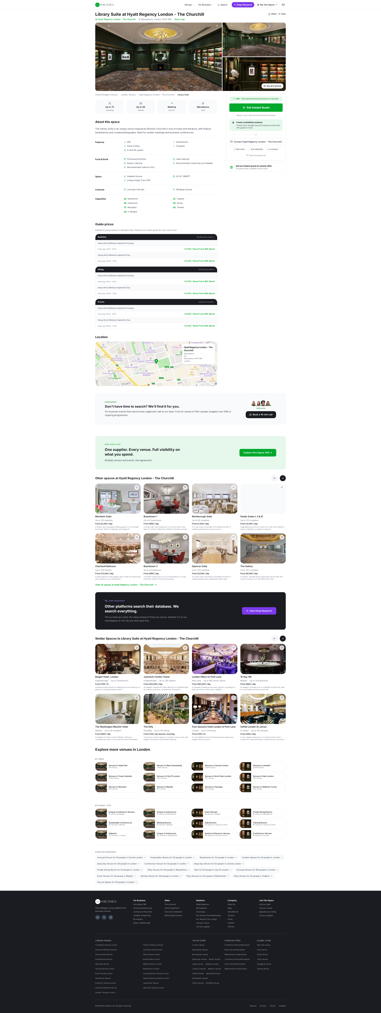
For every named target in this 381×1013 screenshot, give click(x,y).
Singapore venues (264, 964)
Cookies (282, 1006)
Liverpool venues (199, 969)
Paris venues (262, 950)
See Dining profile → (207, 269)
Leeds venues (197, 964)
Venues (188, 4)
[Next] (283, 478)
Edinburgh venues (199, 959)
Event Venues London (104, 973)
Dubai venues (262, 954)
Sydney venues (263, 969)
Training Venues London (104, 969)
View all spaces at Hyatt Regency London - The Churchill (124, 584)
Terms (272, 1006)
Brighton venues (214, 969)
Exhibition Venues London (105, 983)
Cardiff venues (198, 973)
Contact (231, 923)
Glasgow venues (211, 964)
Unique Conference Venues (106, 950)
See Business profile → (206, 237)
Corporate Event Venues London (156, 973)
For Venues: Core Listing (206, 919)
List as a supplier (203, 926)
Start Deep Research (261, 610)
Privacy (263, 1006)
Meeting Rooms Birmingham (236, 969)
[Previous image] (99, 499)
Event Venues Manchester (235, 950)
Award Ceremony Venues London (156, 978)
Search (224, 4)
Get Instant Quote (258, 107)
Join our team (265, 904)
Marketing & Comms (173, 915)
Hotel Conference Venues (153, 945)
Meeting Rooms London (152, 964)
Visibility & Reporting (142, 915)
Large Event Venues (151, 983)
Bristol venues (214, 959)
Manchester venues (200, 950)
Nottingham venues (200, 978)
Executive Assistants (173, 912)
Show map (179, 19)
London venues (198, 945)
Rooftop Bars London (151, 959)
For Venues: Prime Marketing (208, 915)
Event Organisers (172, 908)
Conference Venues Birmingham (237, 959)
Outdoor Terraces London (105, 992)
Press (230, 919)
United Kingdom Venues (106, 94)
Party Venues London (151, 954)
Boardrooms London (151, 969)
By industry (138, 919)
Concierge (200, 912)
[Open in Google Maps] (156, 363)
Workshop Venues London (153, 988)
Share (274, 14)
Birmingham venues (200, 954)
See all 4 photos (274, 86)
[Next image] (137, 499)
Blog (229, 908)
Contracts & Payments (142, 912)
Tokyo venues (262, 959)
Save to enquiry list (257, 155)
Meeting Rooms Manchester (236, 954)
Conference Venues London (106, 945)
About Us (231, 904)
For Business (204, 4)
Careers (231, 915)
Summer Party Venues (104, 954)
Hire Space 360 (139, 904)
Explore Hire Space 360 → (258, 452)
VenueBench (233, 912)
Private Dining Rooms (103, 959)
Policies (231, 926)
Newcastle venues (213, 973)
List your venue (202, 923)
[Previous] (274, 478)
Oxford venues (198, 983)
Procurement (170, 904)
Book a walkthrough (141, 923)
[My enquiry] (283, 4)
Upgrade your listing (267, 912)
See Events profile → (207, 302)
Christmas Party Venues (152, 950)
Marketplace (201, 908)
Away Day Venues (102, 964)
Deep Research (244, 4)
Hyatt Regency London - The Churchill (117, 19)
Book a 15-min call (263, 414)
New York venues (263, 945)
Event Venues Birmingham (235, 964)
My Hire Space (267, 4)
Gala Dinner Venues (103, 978)
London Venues (128, 94)
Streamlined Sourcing (142, 908)
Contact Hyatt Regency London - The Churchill (258, 141)
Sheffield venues (212, 983)
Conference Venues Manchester (237, 945)
